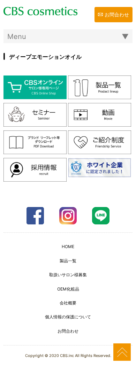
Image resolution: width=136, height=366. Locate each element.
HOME (68, 246)
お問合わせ (117, 14)
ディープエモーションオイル (45, 56)
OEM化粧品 (68, 289)
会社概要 (68, 302)
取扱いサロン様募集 (68, 274)
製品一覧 (68, 260)
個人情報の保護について (68, 316)
